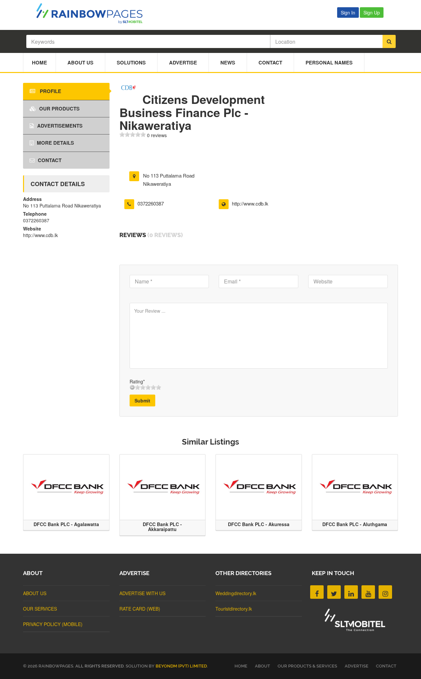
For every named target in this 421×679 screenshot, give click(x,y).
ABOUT (262, 666)
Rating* (137, 381)
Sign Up (371, 12)
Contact (270, 62)
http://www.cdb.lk (250, 203)
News (227, 62)
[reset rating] (132, 387)
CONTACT (386, 666)
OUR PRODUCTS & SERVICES (307, 666)
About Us (80, 62)
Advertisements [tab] (60, 125)
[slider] (132, 134)
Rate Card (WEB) (139, 608)
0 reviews (157, 135)
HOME (241, 666)
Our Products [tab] (59, 108)
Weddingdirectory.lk (235, 593)
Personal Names (329, 62)
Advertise (183, 62)
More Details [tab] (55, 142)
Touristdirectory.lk (233, 608)
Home (39, 62)
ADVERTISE (356, 666)
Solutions (131, 62)
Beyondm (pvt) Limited (181, 666)
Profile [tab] (49, 91)
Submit (142, 400)
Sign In (348, 12)
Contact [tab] (50, 160)
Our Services (40, 608)
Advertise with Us (142, 593)
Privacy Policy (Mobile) (53, 624)
